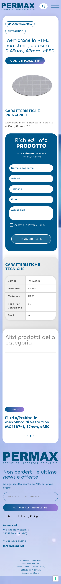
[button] (27, 435)
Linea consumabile (20, 24)
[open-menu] (55, 6)
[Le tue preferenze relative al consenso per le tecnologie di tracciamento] (55, 578)
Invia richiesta (31, 239)
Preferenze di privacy (30, 570)
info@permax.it (13, 545)
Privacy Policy (36, 225)
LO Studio (34, 573)
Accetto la (29, 225)
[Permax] (18, 6)
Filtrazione (15, 31)
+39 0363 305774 (31, 157)
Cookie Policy (38, 566)
